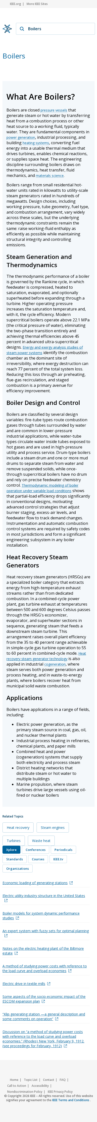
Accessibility (40, 1086)
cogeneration (55, 664)
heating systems (36, 142)
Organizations (17, 868)
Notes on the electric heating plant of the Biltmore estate (43, 950)
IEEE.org (15, 4)
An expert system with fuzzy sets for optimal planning (45, 930)
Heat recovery (18, 827)
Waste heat (41, 840)
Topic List (31, 1080)
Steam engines (53, 827)
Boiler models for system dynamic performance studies (41, 915)
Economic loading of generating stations (35, 882)
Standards (14, 859)
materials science (50, 175)
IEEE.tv (58, 859)
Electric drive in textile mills (23, 983)
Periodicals (63, 849)
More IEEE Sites (37, 4)
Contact (48, 1080)
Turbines (14, 840)
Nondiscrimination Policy (24, 1092)
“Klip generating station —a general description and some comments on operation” (43, 1016)
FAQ (63, 1080)
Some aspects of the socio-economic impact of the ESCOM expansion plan (44, 999)
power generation (20, 137)
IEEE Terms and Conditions (71, 1100)
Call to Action (16, 1086)
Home (14, 1080)
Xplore (11, 849)
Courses (38, 859)
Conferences (36, 849)
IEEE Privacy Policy (60, 1092)
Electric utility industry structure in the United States (43, 895)
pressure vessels (54, 110)
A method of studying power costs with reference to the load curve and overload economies (44, 968)
